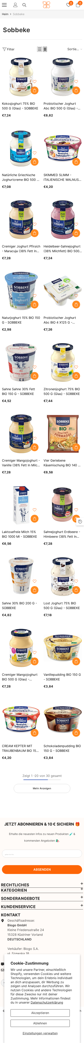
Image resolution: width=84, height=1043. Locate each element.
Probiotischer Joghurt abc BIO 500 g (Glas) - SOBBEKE (61, 106)
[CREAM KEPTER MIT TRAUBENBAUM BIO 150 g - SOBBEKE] (21, 719)
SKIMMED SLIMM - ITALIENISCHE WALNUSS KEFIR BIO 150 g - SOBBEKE (62, 177)
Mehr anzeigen (42, 788)
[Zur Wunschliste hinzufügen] (34, 81)
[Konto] (15, 5)
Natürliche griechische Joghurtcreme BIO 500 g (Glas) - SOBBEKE (20, 177)
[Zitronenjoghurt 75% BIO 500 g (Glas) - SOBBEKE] (63, 362)
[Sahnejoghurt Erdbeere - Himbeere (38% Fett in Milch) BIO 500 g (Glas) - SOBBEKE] (63, 505)
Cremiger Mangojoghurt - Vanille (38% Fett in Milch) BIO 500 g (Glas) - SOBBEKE (21, 462)
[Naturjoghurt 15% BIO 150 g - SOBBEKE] (21, 291)
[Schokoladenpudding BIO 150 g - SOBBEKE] (63, 719)
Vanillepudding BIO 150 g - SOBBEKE (62, 677)
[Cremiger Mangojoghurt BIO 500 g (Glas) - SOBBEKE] (21, 648)
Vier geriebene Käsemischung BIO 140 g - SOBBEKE (62, 462)
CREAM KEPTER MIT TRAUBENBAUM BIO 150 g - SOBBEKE (20, 748)
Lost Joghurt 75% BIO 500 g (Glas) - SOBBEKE (62, 605)
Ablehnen (40, 1023)
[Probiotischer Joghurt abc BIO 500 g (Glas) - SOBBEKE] (63, 77)
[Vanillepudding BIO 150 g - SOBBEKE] (63, 648)
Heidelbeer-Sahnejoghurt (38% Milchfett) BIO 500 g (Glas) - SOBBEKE (62, 248)
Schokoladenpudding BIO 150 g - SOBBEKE (62, 748)
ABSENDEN (42, 869)
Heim (5, 14)
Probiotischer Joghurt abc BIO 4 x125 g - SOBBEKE (60, 320)
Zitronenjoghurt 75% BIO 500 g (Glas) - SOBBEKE (62, 391)
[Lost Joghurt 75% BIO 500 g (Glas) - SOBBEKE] (63, 576)
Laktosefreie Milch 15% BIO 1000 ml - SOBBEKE (19, 534)
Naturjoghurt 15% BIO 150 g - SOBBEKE (21, 320)
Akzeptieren (40, 1013)
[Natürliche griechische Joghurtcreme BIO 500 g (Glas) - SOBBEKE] (21, 148)
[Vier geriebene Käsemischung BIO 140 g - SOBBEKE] (63, 434)
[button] (39, 49)
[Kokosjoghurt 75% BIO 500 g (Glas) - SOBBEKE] (21, 77)
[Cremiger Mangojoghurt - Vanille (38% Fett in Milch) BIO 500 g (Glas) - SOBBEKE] (21, 434)
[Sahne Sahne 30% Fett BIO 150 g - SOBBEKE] (21, 362)
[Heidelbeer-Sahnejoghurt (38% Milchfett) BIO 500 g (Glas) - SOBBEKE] (63, 219)
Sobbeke (18, 14)
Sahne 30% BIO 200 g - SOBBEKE (19, 605)
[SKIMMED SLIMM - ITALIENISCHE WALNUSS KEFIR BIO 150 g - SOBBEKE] (63, 148)
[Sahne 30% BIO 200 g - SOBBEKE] (21, 576)
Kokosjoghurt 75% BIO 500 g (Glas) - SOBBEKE (20, 106)
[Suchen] (24, 5)
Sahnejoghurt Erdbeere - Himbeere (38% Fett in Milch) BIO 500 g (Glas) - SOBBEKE (62, 534)
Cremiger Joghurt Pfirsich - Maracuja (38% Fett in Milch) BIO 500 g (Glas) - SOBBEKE (21, 248)
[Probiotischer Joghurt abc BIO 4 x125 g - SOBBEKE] (63, 291)
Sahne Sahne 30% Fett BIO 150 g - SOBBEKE (18, 391)
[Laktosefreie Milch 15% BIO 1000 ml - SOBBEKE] (21, 505)
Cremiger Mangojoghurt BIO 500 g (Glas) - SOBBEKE (20, 677)
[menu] (4, 5)
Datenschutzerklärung (47, 1002)
